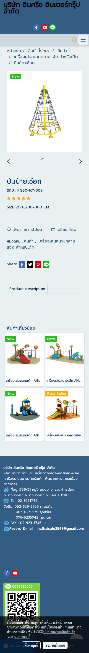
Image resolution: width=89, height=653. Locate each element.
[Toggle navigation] (83, 40)
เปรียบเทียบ (65, 229)
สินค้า (29, 241)
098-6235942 (27, 517)
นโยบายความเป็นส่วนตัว (59, 632)
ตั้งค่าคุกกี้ (31, 645)
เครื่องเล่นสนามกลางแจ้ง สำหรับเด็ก (41, 244)
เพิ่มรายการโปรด (26, 229)
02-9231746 (28, 500)
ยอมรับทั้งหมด (55, 645)
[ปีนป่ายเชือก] (44, 112)
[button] (72, 39)
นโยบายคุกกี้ (22, 637)
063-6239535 (27, 512)
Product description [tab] (27, 289)
